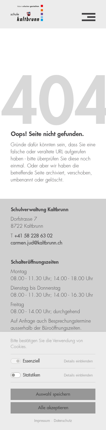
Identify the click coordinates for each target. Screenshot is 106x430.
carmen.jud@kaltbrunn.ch (36, 242)
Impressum (42, 420)
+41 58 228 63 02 (33, 235)
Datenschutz (63, 420)
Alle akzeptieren (53, 408)
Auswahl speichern (53, 394)
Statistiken (31, 375)
